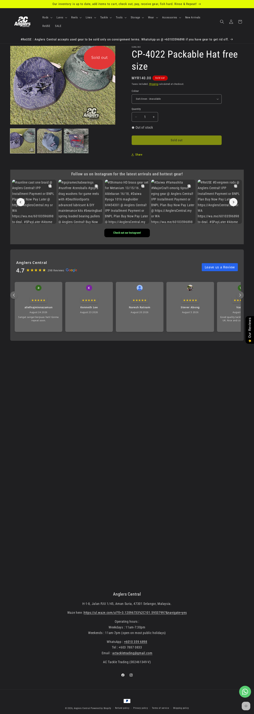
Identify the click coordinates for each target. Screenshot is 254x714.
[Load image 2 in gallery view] (49, 141)
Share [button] (138, 154)
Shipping (153, 84)
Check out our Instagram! (127, 232)
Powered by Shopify (101, 708)
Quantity (136, 108)
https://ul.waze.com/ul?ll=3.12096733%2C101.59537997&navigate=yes (135, 613)
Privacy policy (140, 708)
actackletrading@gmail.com (132, 653)
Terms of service (160, 708)
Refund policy (122, 708)
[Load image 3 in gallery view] (76, 141)
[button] (47, 17)
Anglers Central (82, 708)
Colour (135, 90)
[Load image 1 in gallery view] (22, 141)
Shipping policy (181, 708)
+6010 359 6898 (135, 642)
